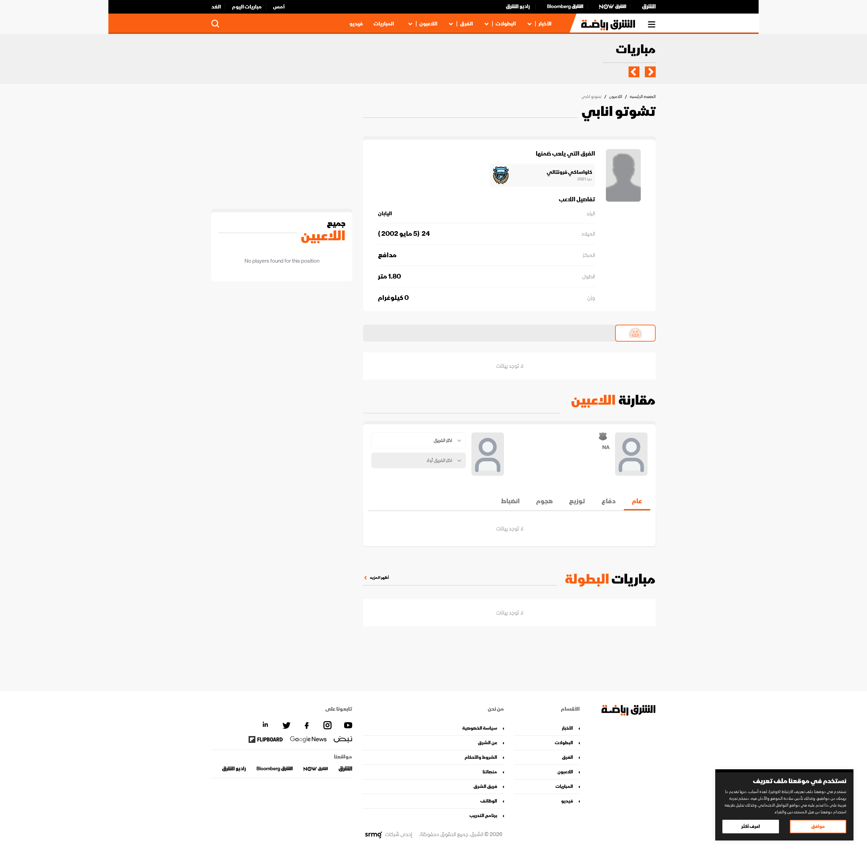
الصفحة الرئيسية (643, 97)
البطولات (505, 24)
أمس (279, 7)
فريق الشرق (485, 786)
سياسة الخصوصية (479, 728)
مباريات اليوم (247, 7)
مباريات (636, 50)
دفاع (608, 501)
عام (637, 501)
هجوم (544, 501)
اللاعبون (428, 24)
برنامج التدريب (483, 815)
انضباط (510, 501)
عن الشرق (487, 743)
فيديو (356, 24)
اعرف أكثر (750, 826)
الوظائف (488, 801)
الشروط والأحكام (481, 757)
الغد (216, 7)
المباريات (384, 24)
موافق (818, 826)
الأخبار (544, 24)
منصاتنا (490, 772)
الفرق (466, 24)
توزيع (577, 501)
